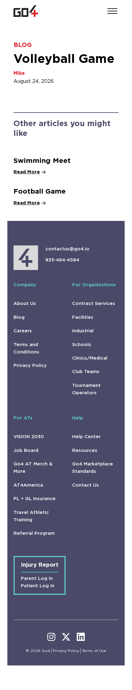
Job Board (26, 450)
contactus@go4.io (67, 249)
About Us (25, 303)
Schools (81, 344)
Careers (23, 331)
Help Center (86, 436)
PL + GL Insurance (35, 498)
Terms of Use (94, 651)
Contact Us (85, 485)
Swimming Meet (42, 160)
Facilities (82, 317)
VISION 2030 (29, 436)
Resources (84, 450)
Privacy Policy (30, 365)
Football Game (40, 191)
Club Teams (85, 371)
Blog (19, 317)
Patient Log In (37, 586)
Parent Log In (37, 578)
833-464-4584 (62, 260)
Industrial (83, 331)
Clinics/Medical (89, 358)
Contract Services (93, 303)
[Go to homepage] (26, 11)
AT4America (28, 485)
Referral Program (34, 533)
